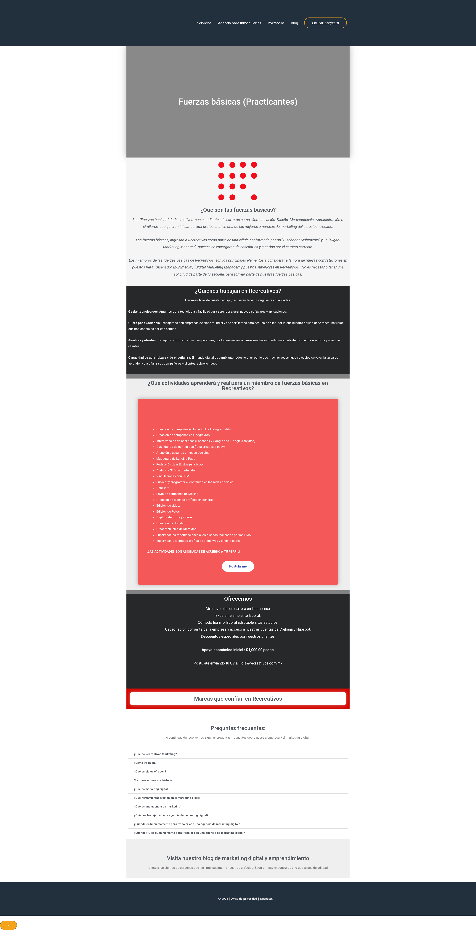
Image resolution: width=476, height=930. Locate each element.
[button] (238, 566)
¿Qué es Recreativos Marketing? (155, 754)
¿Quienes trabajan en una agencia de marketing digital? (171, 815)
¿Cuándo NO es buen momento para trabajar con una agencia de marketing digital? (189, 832)
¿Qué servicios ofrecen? (150, 771)
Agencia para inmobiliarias (239, 23)
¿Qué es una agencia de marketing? (158, 806)
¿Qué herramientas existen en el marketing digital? (168, 797)
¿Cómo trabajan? (145, 762)
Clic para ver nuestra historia (153, 780)
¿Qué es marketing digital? (151, 789)
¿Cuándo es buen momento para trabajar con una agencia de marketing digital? (187, 824)
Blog (294, 23)
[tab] (238, 754)
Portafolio (276, 23)
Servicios (204, 23)
